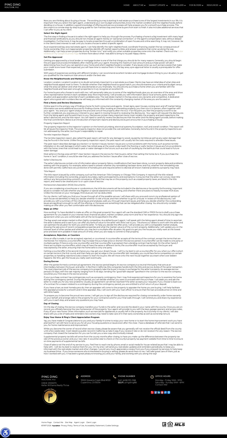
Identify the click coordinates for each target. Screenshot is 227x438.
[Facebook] (155, 392)
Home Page (46, 422)
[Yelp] (152, 392)
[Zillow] (165, 392)
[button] (5, 432)
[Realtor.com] (162, 392)
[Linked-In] (158, 392)
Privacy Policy (66, 426)
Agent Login (79, 422)
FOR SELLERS (177, 5)
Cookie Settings (111, 426)
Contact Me (58, 422)
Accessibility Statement (95, 426)
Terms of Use (78, 426)
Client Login (91, 422)
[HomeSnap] (168, 392)
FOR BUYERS (195, 5)
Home (127, 5)
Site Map (68, 422)
